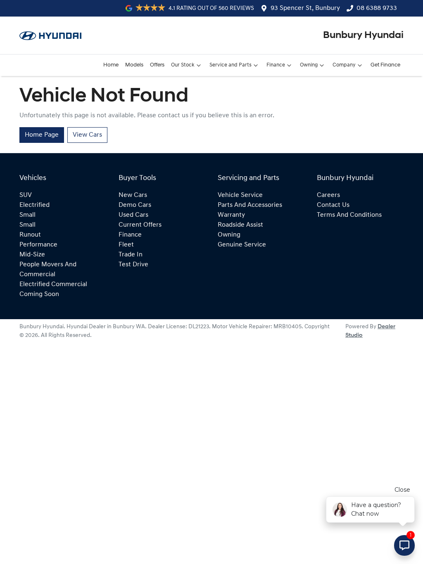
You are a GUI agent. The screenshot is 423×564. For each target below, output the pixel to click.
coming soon (39, 294)
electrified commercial (53, 284)
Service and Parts (230, 65)
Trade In (131, 254)
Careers (328, 195)
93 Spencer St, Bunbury (305, 8)
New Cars (133, 195)
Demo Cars (135, 205)
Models (134, 65)
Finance (275, 65)
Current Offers (140, 225)
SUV (25, 195)
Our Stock (183, 65)
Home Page (42, 135)
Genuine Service (242, 245)
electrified (34, 205)
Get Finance (385, 65)
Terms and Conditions (349, 215)
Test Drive (133, 264)
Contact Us (333, 205)
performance (38, 245)
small (27, 215)
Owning (309, 65)
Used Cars (133, 215)
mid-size (32, 254)
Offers (157, 65)
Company (344, 65)
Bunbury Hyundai (363, 35)
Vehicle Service (240, 195)
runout (30, 235)
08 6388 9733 (376, 8)
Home (111, 65)
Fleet (126, 245)
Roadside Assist (240, 225)
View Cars (87, 135)
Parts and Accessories (250, 205)
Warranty (231, 215)
